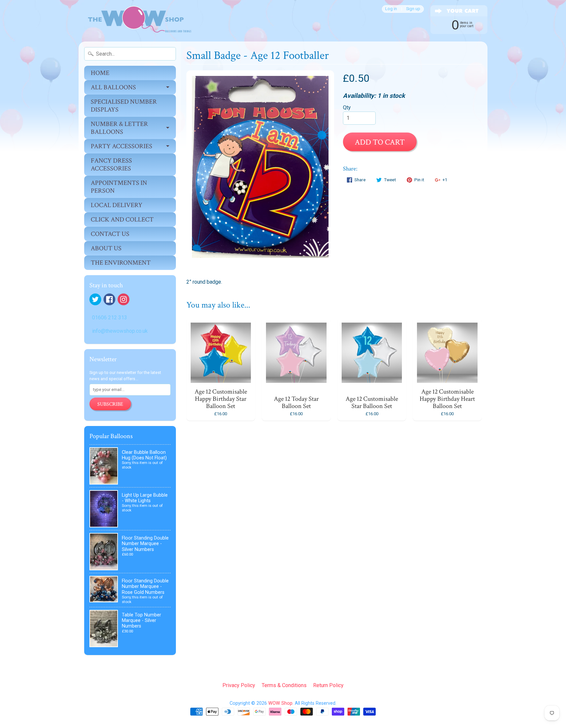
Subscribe (110, 404)
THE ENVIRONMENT (121, 262)
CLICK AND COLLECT (122, 219)
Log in (391, 9)
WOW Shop (280, 703)
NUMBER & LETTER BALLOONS (119, 128)
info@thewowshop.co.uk (120, 331)
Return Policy (328, 685)
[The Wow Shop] (136, 20)
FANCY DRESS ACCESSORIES (111, 164)
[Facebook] (109, 299)
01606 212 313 (109, 317)
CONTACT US (110, 234)
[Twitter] (95, 299)
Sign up (413, 9)
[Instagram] (123, 299)
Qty (347, 107)
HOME (100, 73)
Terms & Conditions (284, 685)
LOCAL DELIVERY (116, 205)
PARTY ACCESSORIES (121, 146)
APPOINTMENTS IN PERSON (119, 187)
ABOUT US (106, 248)
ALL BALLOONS (113, 87)
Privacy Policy (238, 685)
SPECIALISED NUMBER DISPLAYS (124, 106)
